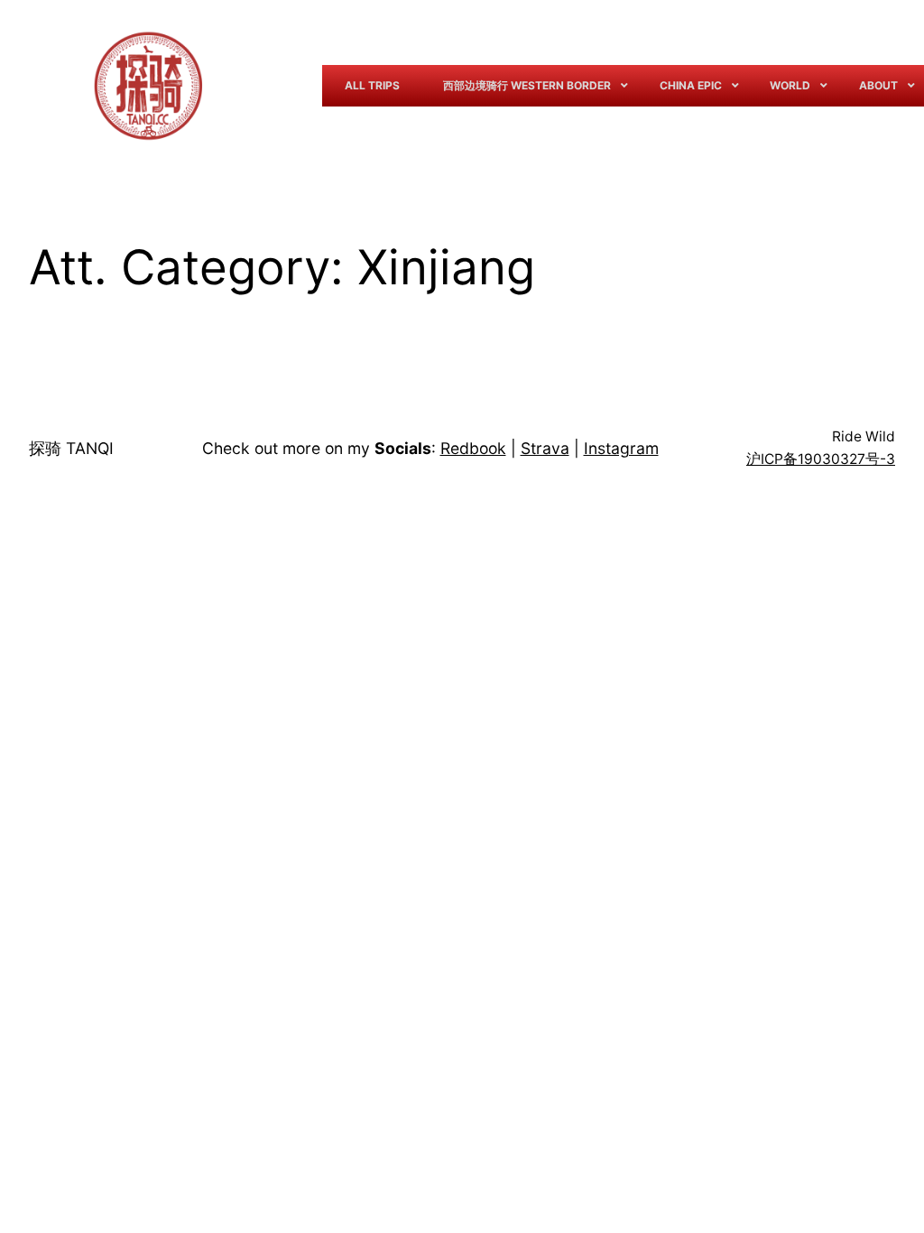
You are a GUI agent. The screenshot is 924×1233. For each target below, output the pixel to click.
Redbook (473, 448)
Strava (545, 448)
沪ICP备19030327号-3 (820, 459)
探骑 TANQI (71, 448)
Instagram (621, 448)
